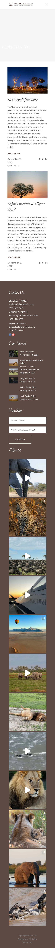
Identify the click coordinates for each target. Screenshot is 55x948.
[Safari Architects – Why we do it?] (27, 184)
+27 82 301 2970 (16, 307)
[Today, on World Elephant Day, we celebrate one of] (27, 478)
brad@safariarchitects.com (21, 304)
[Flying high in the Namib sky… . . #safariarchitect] (27, 634)
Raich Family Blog (28, 387)
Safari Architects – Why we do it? (26, 207)
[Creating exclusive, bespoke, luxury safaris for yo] (27, 595)
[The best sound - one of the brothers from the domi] (27, 790)
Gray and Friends (27, 378)
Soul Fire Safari (27, 351)
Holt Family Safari (28, 396)
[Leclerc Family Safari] (13, 372)
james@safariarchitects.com (22, 327)
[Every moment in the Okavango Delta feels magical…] (27, 868)
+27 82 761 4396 (16, 319)
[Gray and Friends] (13, 380)
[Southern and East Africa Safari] (13, 362)
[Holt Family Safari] (13, 398)
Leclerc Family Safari (29, 370)
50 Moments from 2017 (22, 100)
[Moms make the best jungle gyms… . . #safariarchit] (27, 829)
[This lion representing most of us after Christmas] (27, 712)
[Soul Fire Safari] (13, 353)
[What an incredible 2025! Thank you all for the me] (27, 673)
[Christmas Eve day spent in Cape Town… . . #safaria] (27, 751)
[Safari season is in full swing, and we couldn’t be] (27, 517)
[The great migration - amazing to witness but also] (27, 907)
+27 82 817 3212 (16, 330)
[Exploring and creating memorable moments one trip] (27, 556)
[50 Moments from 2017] (27, 80)
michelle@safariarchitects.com (23, 315)
